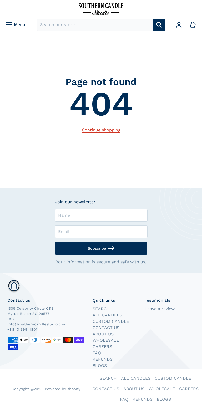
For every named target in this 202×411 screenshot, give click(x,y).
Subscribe (97, 248)
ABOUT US (103, 333)
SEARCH (101, 308)
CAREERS (102, 346)
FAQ (97, 352)
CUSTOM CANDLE (111, 321)
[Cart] (193, 24)
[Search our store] (159, 25)
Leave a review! (160, 308)
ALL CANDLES (107, 315)
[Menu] (15, 24)
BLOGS (100, 365)
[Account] (179, 24)
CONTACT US (106, 327)
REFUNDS (103, 359)
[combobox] (95, 25)
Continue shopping (101, 129)
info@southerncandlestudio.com (36, 324)
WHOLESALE (106, 340)
